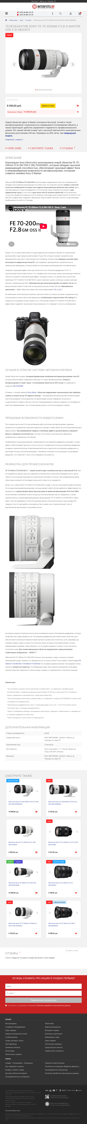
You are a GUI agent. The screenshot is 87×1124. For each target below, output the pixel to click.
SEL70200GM (18, 386)
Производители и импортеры (56, 1070)
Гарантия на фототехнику (55, 1063)
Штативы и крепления (53, 1034)
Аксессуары (10, 1051)
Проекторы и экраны (13, 1054)
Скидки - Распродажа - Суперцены (19, 1063)
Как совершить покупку (14, 1066)
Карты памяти (50, 1041)
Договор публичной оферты (16, 1073)
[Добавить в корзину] (77, 105)
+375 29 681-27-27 (26, 12)
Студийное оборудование (15, 1027)
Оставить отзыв (72, 950)
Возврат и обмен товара (14, 1070)
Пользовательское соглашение (17, 1077)
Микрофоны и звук (52, 1037)
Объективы (49, 1023)
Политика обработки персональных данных (62, 1073)
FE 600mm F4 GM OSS (31, 664)
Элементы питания (12, 1047)
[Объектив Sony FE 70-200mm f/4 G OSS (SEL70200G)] (23, 831)
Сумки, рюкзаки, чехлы (14, 1041)
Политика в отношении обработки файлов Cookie (63, 1066)
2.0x (59, 289)
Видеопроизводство (53, 1027)
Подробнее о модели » (14, 140)
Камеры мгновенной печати (16, 1034)
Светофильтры (11, 1044)
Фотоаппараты (11, 1023)
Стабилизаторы (11, 1037)
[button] (14, 63)
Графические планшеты (54, 1051)
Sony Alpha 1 (32, 392)
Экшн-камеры (10, 1030)
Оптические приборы (53, 1044)
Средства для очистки (53, 1047)
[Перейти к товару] (76, 811)
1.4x (54, 289)
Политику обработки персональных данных (53, 1005)
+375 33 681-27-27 (26, 15)
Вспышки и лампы (52, 1030)
